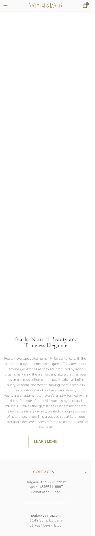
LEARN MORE (46, 441)
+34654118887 (51, 487)
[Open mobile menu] (5, 5)
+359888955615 (53, 482)
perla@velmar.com (46, 515)
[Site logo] (46, 5)
